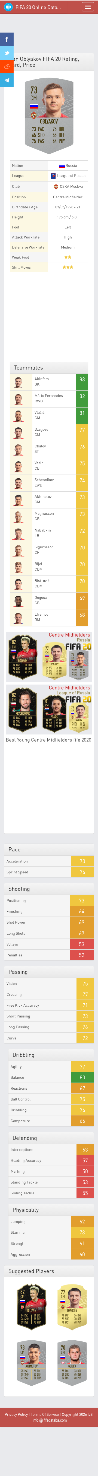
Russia (71, 165)
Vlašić (40, 412)
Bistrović (42, 580)
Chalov (40, 446)
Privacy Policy (16, 1414)
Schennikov (44, 479)
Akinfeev (42, 378)
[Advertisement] (49, 35)
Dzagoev (41, 429)
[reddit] (7, 66)
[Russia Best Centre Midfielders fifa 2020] (49, 657)
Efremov (41, 614)
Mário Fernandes (49, 395)
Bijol (38, 563)
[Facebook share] (7, 39)
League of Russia (70, 175)
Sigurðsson (44, 547)
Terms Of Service (45, 1414)
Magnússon (44, 513)
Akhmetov (43, 496)
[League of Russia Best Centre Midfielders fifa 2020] (49, 709)
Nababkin (43, 530)
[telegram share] (7, 80)
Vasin (39, 462)
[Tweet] (7, 53)
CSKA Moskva (71, 186)
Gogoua (41, 597)
